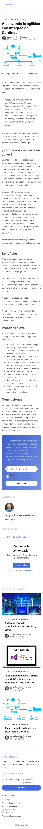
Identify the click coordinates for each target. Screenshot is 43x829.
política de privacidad (28, 476)
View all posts (10, 519)
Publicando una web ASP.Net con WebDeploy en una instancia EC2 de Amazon (21, 679)
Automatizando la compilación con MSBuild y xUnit (20, 626)
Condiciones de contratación (8, 811)
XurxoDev (24, 825)
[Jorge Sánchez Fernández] (4, 38)
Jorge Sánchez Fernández (17, 37)
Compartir (32, 74)
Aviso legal (6, 800)
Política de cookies (10, 806)
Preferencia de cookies (11, 816)
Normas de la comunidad (16, 537)
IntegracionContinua (15, 19)
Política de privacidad (11, 803)
